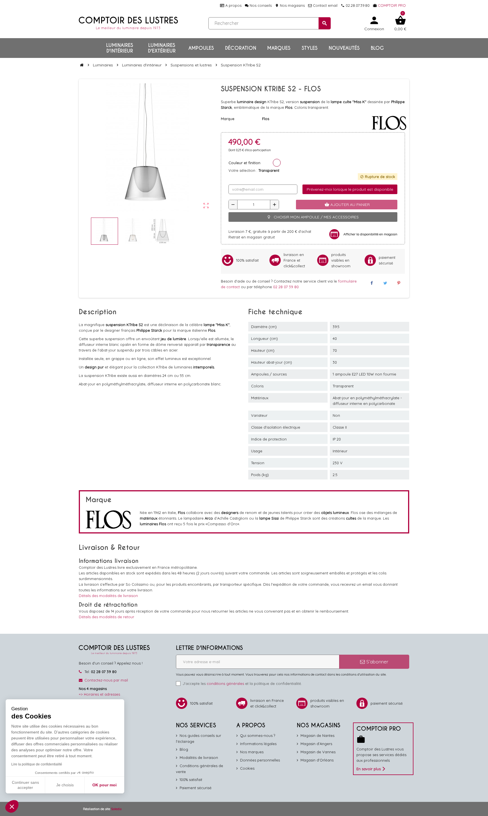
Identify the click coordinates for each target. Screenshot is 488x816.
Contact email (324, 5)
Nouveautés (344, 48)
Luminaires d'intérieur (119, 48)
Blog (377, 48)
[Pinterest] (399, 283)
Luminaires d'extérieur (162, 48)
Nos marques (251, 752)
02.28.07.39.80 (355, 5)
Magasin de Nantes (317, 735)
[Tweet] (385, 283)
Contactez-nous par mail (106, 680)
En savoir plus (368, 769)
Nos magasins (290, 5)
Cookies (247, 768)
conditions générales (225, 683)
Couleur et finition (244, 162)
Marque (227, 118)
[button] (12, 806)
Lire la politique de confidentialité (36, 764)
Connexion (374, 23)
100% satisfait (191, 779)
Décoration (240, 48)
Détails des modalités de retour (106, 617)
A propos (232, 5)
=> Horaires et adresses (99, 694)
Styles (309, 48)
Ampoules (201, 48)
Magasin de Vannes (318, 752)
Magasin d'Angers (316, 743)
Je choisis (65, 785)
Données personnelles (260, 760)
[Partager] (371, 283)
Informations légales (258, 743)
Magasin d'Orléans (317, 760)
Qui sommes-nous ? (257, 735)
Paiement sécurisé (196, 787)
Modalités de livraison (199, 757)
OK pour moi (104, 785)
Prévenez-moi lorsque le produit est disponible (350, 189)
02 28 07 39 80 (286, 287)
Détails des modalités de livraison (108, 595)
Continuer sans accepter (25, 785)
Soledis (116, 809)
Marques (278, 48)
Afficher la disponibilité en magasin (370, 234)
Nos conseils (260, 5)
